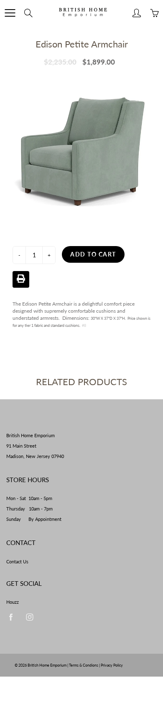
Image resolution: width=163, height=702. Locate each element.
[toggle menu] (10, 13)
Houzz (12, 602)
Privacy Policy (112, 665)
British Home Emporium (47, 665)
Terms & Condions (83, 665)
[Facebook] (10, 617)
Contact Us (17, 561)
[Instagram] (29, 617)
